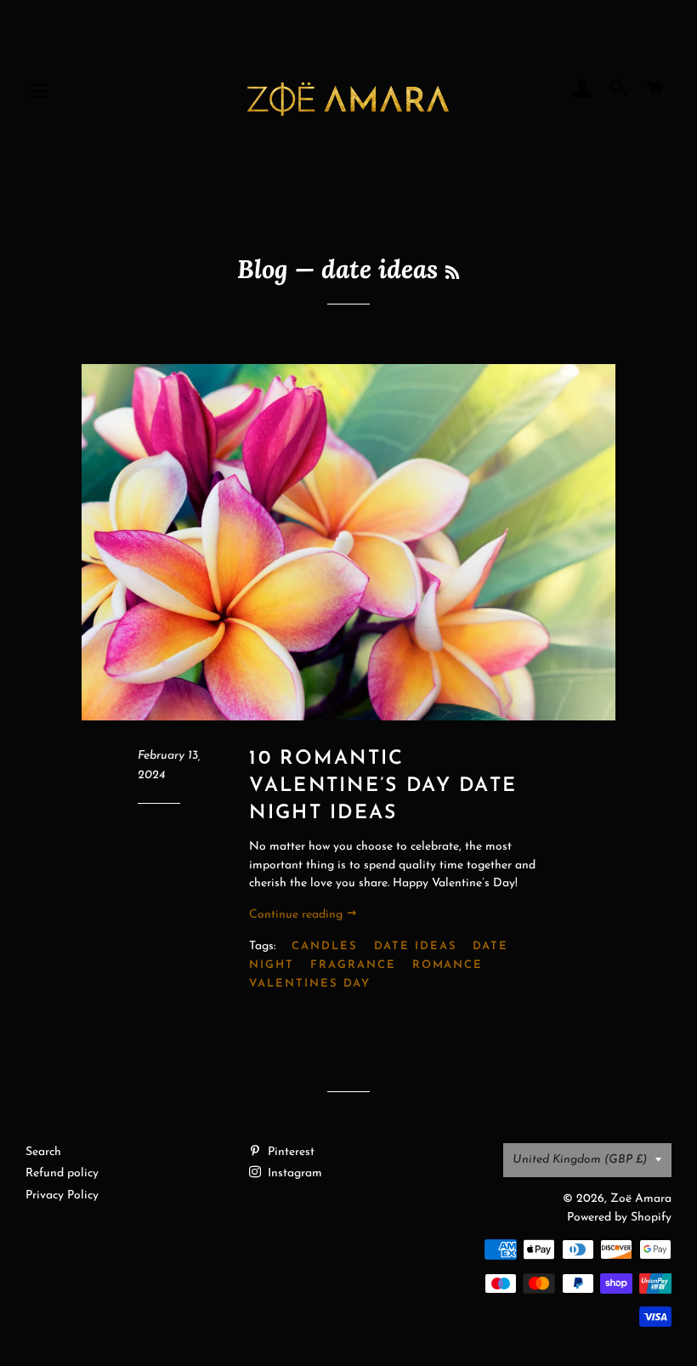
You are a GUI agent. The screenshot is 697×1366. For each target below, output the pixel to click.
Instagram (293, 1173)
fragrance (353, 964)
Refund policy (62, 1173)
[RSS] (452, 272)
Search (43, 1152)
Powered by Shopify (619, 1217)
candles (325, 946)
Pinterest (289, 1152)
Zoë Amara (641, 1198)
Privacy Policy (62, 1195)
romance (448, 964)
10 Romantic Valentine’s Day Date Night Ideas (383, 786)
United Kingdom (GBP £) (580, 1159)
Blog (262, 269)
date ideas (415, 946)
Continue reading (297, 914)
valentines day (309, 983)
